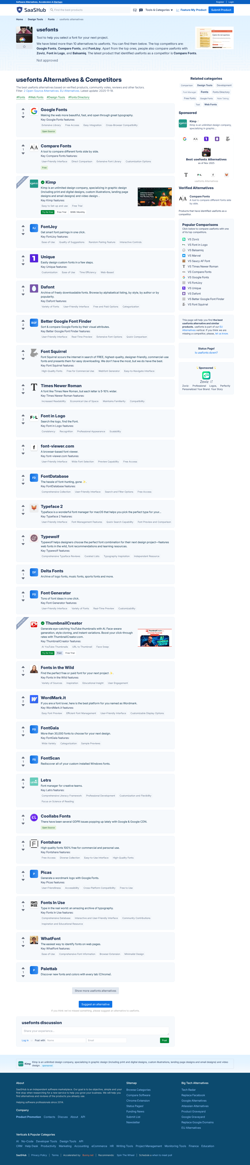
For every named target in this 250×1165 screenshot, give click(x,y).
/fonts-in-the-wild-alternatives (38, 663)
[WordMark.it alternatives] (34, 699)
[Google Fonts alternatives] (34, 111)
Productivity (48, 1146)
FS (34, 759)
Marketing (65, 1146)
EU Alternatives (191, 1127)
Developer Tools (46, 1141)
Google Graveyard (193, 1117)
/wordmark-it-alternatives (35, 693)
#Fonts (20, 97)
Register (220, 2)
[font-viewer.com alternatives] (34, 447)
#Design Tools (56, 97)
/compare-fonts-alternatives (37, 142)
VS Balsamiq (195, 250)
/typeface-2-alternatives (34, 502)
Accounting (81, 1146)
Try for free (47, 212)
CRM (19, 1146)
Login (231, 2)
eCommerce (99, 1146)
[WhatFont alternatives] (34, 940)
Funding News (135, 1111)
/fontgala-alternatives (32, 724)
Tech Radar (188, 1089)
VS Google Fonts (198, 277)
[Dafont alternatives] (34, 288)
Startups (58, 2)
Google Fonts (46, 48)
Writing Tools (124, 1146)
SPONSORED (21, 181)
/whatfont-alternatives (33, 934)
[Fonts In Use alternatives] (34, 904)
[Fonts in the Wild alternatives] (34, 669)
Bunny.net (88, 1155)
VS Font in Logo (197, 244)
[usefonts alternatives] (24, 34)
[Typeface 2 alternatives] (34, 508)
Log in (25, 1040)
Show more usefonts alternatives (95, 990)
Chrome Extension (138, 1100)
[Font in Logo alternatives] (34, 417)
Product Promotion (28, 1117)
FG (34, 594)
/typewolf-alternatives (33, 532)
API (83, 1117)
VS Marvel (194, 255)
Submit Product (221, 10)
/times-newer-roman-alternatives (40, 381)
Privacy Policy (39, 1155)
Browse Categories (138, 1089)
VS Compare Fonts (199, 272)
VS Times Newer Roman (202, 266)
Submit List (133, 1117)
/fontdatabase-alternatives (36, 472)
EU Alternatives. (70, 90)
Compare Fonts (69, 48)
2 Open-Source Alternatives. (42, 90)
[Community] (141, 9)
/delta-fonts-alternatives (34, 567)
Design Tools (204, 85)
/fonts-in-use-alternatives (35, 898)
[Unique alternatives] (34, 258)
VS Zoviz (193, 239)
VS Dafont (194, 293)
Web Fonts (210, 104)
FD (34, 477)
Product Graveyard (193, 1111)
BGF (34, 322)
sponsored (47, 1065)
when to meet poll (162, 1155)
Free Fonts (190, 98)
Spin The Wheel (125, 1155)
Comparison (187, 85)
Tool (198, 104)
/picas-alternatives (31, 868)
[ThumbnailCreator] (34, 624)
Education (207, 1146)
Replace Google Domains (197, 1122)
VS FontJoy (194, 282)
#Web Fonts (35, 97)
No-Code (27, 1141)
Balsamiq (79, 53)
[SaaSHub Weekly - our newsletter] (135, 9)
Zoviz (41, 53)
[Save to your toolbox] (24, 46)
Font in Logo (56, 53)
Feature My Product (193, 10)
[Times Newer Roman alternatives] (34, 387)
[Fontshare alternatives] (34, 844)
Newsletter (133, 1122)
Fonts (204, 92)
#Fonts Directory (78, 97)
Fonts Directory (221, 92)
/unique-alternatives (31, 253)
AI (17, 1141)
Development (224, 85)
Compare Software (138, 1095)
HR (112, 1146)
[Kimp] (34, 184)
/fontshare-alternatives (33, 838)
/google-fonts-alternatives (36, 105)
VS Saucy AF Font (198, 261)
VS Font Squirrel (197, 304)
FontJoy (94, 48)
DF (34, 572)
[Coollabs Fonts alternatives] (34, 817)
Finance (194, 1146)
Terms (55, 1155)
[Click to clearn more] (125, 1064)
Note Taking (223, 98)
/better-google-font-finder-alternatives (43, 317)
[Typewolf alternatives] (34, 538)
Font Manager (189, 92)
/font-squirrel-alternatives (35, 347)
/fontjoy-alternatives (32, 222)
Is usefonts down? (206, 352)
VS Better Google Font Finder (205, 299)
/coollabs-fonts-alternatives (36, 812)
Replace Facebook (193, 1095)
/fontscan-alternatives (33, 754)
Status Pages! (134, 1106)
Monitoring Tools (175, 1146)
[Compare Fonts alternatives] (34, 147)
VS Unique (194, 288)
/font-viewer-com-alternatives (38, 442)
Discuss (63, 1117)
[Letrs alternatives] (34, 782)
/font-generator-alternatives (36, 589)
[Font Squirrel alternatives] (34, 353)
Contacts (49, 1117)
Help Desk (31, 1146)
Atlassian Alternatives (195, 1106)
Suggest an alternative (95, 1004)
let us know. (221, 333)
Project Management (149, 1146)
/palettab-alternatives (32, 964)
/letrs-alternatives (30, 776)
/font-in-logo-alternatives (35, 412)
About (74, 1117)
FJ (34, 228)
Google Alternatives (193, 1100)
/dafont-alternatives (31, 283)
